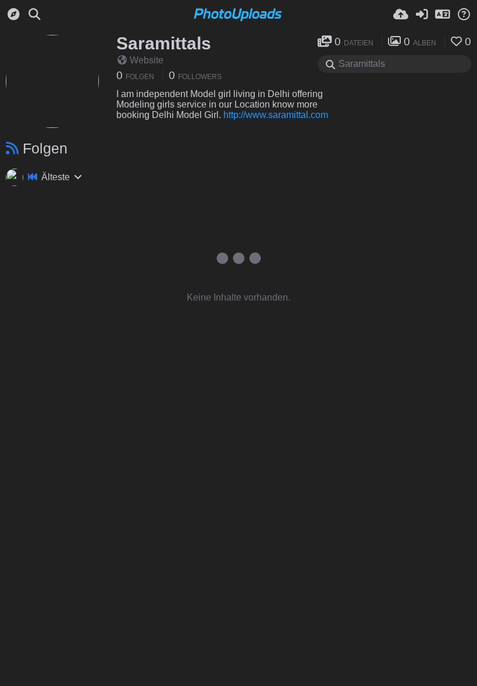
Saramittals (163, 43)
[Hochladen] (400, 14)
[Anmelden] (421, 14)
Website (146, 60)
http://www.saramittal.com (275, 115)
